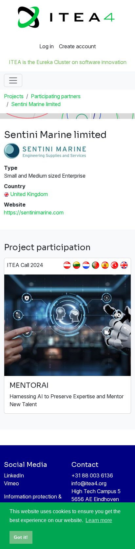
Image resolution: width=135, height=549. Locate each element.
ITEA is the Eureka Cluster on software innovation (67, 62)
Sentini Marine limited (36, 104)
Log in (46, 46)
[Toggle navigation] (13, 80)
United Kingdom (29, 194)
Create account (77, 46)
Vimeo (11, 483)
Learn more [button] (99, 520)
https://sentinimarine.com (34, 212)
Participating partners (56, 96)
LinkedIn (14, 475)
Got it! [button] (21, 537)
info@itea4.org (88, 483)
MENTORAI (29, 385)
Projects (14, 96)
